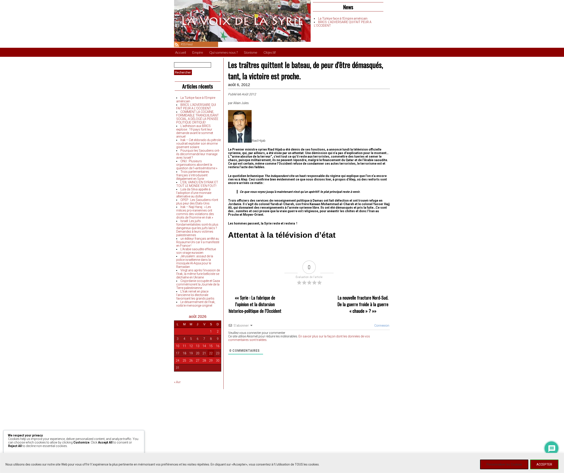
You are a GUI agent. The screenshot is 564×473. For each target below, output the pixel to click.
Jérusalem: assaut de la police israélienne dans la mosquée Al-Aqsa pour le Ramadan (194, 261)
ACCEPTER (544, 464)
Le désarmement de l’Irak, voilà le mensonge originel (195, 303)
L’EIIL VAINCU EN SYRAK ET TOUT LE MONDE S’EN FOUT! (197, 184)
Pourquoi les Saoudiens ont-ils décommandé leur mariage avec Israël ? (198, 154)
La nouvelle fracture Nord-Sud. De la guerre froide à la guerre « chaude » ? (363, 304)
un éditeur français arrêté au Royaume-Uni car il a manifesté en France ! (197, 242)
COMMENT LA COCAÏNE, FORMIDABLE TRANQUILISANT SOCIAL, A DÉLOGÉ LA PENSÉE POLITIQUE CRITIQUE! (197, 117)
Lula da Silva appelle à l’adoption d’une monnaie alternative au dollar (193, 193)
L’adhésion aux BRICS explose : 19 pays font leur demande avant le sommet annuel (194, 131)
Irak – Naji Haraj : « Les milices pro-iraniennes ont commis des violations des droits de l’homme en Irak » (195, 212)
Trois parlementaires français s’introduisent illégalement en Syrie (192, 175)
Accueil (180, 52)
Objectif (269, 52)
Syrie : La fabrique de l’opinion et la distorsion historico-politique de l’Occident (255, 304)
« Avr (177, 382)
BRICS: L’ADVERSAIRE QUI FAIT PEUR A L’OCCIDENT (196, 106)
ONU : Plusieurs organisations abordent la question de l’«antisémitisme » (196, 164)
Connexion (381, 325)
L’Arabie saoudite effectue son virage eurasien (196, 250)
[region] (282, 463)
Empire (197, 52)
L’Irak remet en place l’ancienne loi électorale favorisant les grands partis (195, 295)
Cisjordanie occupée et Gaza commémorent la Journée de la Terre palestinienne (198, 284)
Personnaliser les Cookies (504, 464)
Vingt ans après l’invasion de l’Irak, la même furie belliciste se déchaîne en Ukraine (198, 274)
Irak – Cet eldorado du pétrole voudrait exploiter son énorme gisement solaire (198, 143)
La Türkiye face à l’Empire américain (342, 18)
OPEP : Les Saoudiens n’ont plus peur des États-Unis (197, 201)
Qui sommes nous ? (223, 52)
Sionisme (250, 52)
